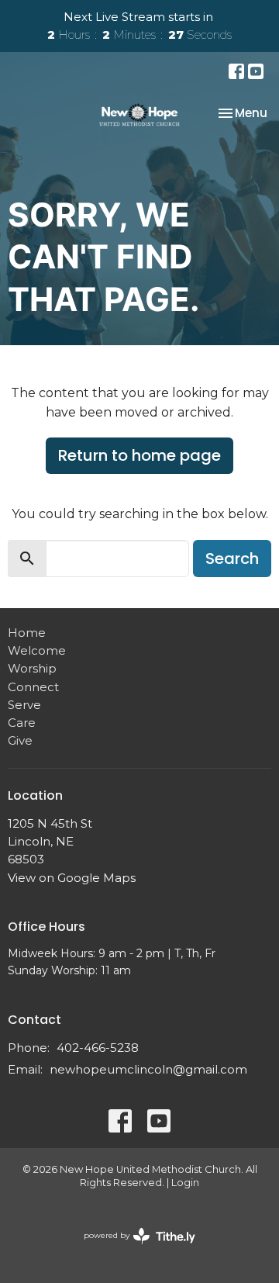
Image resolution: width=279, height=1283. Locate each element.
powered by (132, 1248)
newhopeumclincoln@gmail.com (148, 1069)
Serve (24, 704)
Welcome (37, 650)
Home (27, 632)
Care (22, 722)
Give (20, 740)
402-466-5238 (98, 1047)
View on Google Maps (72, 877)
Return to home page (139, 455)
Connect (33, 687)
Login (185, 1182)
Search (232, 558)
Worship (32, 668)
